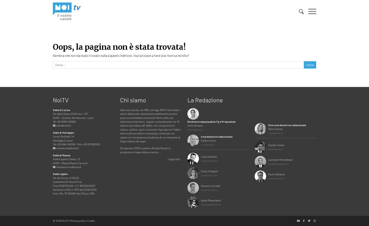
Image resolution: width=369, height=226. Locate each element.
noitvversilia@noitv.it (67, 148)
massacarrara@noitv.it (68, 167)
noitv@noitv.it (63, 125)
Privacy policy (77, 220)
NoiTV (65, 220)
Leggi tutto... (175, 159)
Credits (91, 220)
